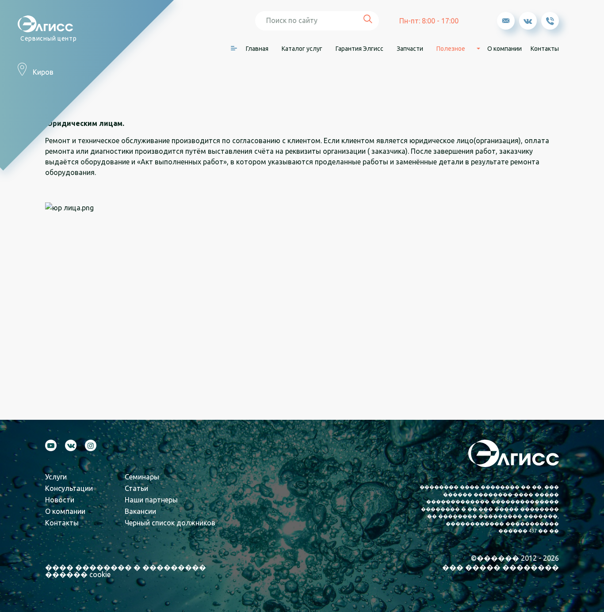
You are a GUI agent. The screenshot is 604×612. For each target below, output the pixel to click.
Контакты (545, 48)
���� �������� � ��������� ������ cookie (125, 570)
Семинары (142, 476)
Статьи (136, 488)
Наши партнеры (151, 499)
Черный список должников (170, 522)
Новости (59, 499)
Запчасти (410, 48)
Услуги (56, 476)
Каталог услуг (302, 48)
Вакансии (140, 511)
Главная (257, 48)
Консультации (69, 488)
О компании (504, 48)
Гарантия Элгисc (359, 48)
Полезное (450, 48)
